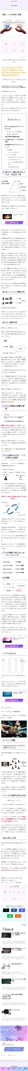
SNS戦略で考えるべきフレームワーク (14, 146)
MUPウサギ (5, 880)
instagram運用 (15, 878)
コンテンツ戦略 (11, 154)
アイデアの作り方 (14, 152)
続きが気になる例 (14, 167)
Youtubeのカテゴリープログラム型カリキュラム (15, 158)
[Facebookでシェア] (14, 44)
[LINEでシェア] (14, 50)
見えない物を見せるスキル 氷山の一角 (14, 128)
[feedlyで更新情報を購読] (10, 916)
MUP (21, 878)
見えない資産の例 (12, 134)
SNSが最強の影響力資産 (12, 136)
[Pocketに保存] (6, 50)
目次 (12, 119)
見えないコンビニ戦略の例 (14, 131)
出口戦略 (9, 149)
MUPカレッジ (6, 878)
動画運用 (19, 882)
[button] (22, 50)
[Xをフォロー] (6, 910)
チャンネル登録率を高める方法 (16, 163)
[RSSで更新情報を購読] (18, 916)
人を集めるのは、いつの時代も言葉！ (14, 141)
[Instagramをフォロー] (22, 910)
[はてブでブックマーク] (22, 44)
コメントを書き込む (14, 1049)
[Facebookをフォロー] (14, 910)
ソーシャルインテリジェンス (9, 882)
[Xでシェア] (6, 44)
